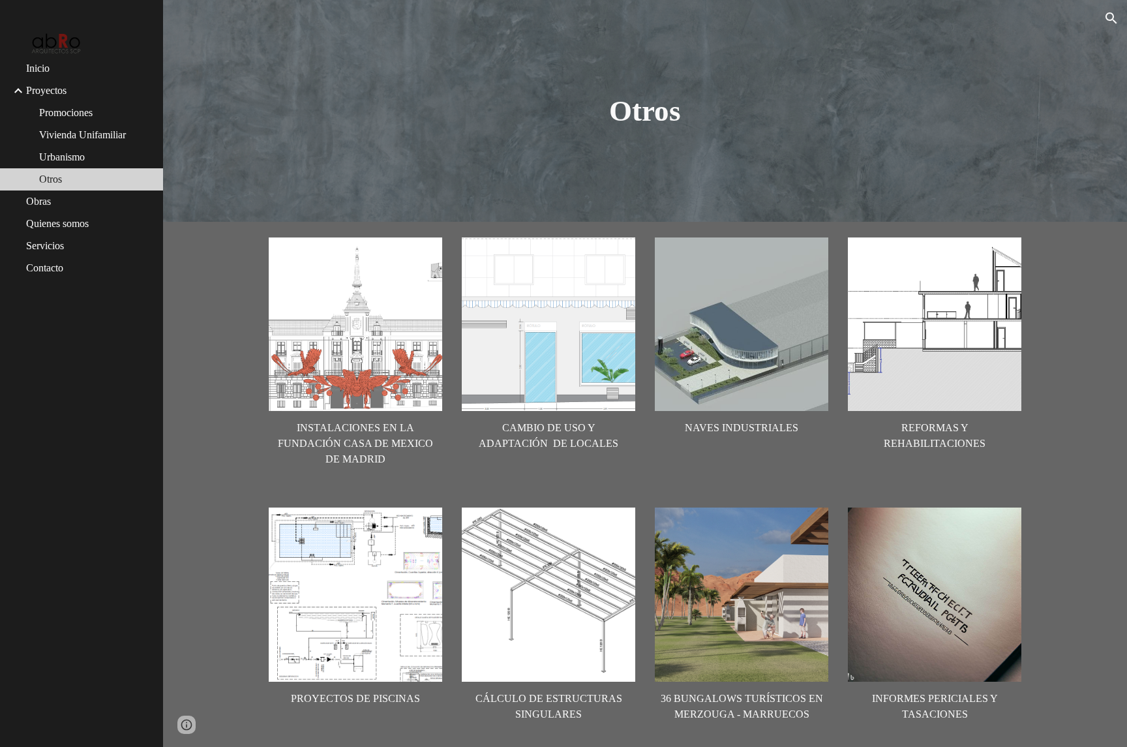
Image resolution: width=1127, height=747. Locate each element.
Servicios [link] (45, 245)
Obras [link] (38, 201)
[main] (645, 111)
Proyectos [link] (46, 90)
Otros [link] (50, 179)
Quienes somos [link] (57, 223)
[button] (1111, 18)
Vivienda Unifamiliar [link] (82, 134)
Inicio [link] (38, 68)
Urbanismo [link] (62, 156)
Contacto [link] (44, 267)
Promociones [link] (66, 112)
